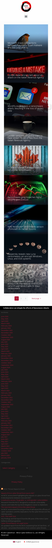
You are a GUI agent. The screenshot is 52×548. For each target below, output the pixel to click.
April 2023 (4, 388)
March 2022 (5, 418)
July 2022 (4, 409)
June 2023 (4, 384)
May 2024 (4, 374)
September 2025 (7, 337)
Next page (35, 298)
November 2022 (7, 400)
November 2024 (7, 360)
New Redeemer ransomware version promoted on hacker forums (26, 227)
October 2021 (6, 430)
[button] (26, 16)
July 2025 (4, 342)
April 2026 (4, 321)
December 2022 (7, 397)
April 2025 (4, 349)
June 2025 (4, 344)
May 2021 (4, 441)
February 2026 (6, 326)
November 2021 (7, 428)
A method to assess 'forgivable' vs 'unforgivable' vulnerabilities (24, 500)
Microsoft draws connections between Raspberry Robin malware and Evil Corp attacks (25, 45)
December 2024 (7, 358)
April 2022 (4, 416)
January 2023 (6, 395)
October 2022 (6, 402)
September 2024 (7, 365)
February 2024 (6, 381)
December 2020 (7, 448)
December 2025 (7, 330)
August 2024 (5, 367)
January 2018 (6, 458)
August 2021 (5, 434)
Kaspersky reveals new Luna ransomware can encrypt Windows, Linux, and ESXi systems (25, 256)
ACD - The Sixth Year (8, 516)
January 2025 (6, 356)
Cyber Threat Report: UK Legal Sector (14, 523)
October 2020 (6, 451)
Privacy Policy (16, 482)
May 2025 (4, 346)
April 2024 (4, 377)
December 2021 (7, 425)
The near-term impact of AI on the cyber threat (18, 507)
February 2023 (6, 393)
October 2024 (6, 363)
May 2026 (4, 319)
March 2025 (5, 351)
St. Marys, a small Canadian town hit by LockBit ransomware (25, 168)
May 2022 (4, 414)
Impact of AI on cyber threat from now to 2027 (17, 493)
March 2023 (5, 390)
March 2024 (5, 379)
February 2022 (6, 421)
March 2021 (5, 446)
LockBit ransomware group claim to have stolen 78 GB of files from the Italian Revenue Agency (25, 138)
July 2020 (4, 453)
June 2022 (4, 411)
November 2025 (7, 333)
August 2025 (5, 340)
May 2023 (4, 386)
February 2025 (6, 353)
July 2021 (4, 437)
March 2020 (5, 455)
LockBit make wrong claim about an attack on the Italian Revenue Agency (26, 76)
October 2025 (6, 335)
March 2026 (5, 323)
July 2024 (4, 370)
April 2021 (4, 444)
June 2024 (4, 372)
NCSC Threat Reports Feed (14, 489)
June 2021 (4, 439)
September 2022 (7, 404)
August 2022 (5, 407)
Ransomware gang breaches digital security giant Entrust (25, 198)
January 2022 (6, 423)
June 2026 (4, 316)
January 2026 (6, 328)
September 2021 (7, 432)
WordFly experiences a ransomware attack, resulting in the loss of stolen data (25, 108)
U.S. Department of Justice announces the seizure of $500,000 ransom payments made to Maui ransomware (25, 285)
